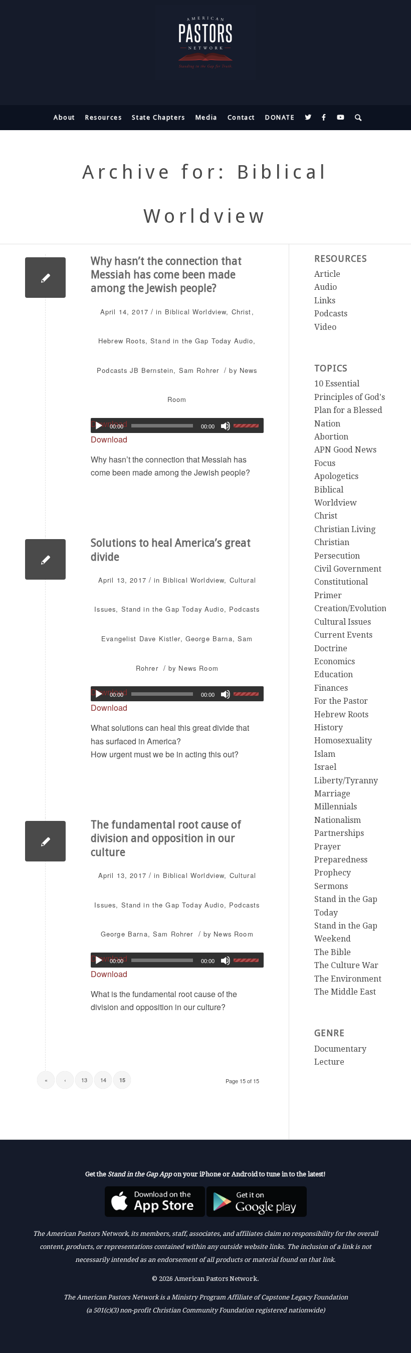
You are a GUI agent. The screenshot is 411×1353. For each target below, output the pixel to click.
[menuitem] (64, 117)
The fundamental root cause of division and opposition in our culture (166, 838)
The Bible (332, 952)
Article (327, 274)
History (328, 727)
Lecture (329, 1062)
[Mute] (226, 426)
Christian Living (344, 529)
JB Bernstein (151, 370)
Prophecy (332, 872)
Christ (242, 311)
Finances (331, 688)
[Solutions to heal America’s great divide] (45, 559)
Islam (324, 754)
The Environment (347, 979)
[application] (177, 425)
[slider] (249, 425)
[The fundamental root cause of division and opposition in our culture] (45, 841)
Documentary (340, 1049)
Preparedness (340, 859)
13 (84, 1080)
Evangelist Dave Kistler (140, 638)
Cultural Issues (342, 622)
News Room (198, 668)
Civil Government (347, 569)
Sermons (331, 886)
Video (325, 327)
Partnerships (339, 833)
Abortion (331, 436)
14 (103, 1080)
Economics (334, 661)
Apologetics (336, 476)
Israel (325, 767)
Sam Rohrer (199, 370)
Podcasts (112, 370)
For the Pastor (341, 701)
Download (109, 439)
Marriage (332, 793)
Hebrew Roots (121, 340)
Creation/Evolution (350, 608)
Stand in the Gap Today (190, 340)
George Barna (209, 638)
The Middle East (345, 992)
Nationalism (337, 820)
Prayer (327, 846)
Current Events (343, 635)
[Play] (99, 426)
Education (333, 674)
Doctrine (330, 648)
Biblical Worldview (196, 311)
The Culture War (346, 965)
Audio (244, 340)
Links (324, 300)
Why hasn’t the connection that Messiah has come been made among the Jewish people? (166, 275)
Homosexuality (343, 740)
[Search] (356, 117)
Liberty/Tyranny (346, 780)
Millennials (335, 806)
